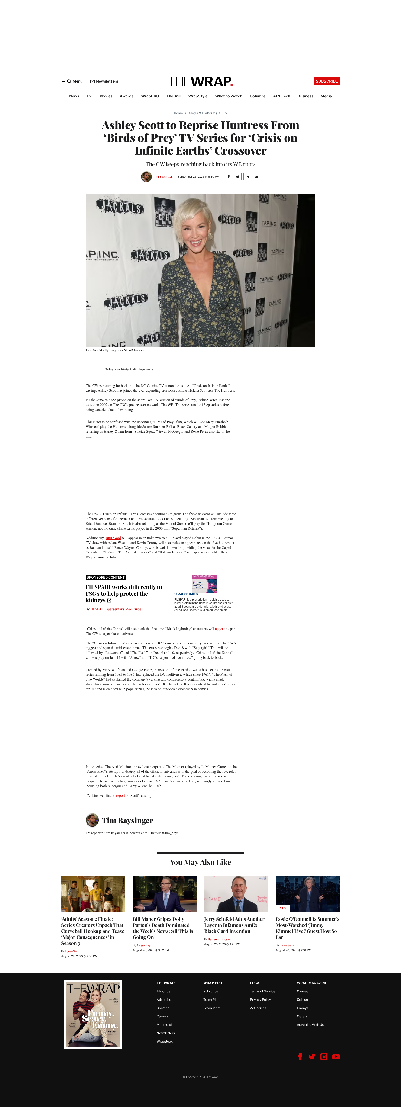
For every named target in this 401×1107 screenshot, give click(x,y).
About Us (163, 991)
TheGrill (173, 96)
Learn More (211, 1008)
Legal (256, 983)
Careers (162, 1016)
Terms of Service (262, 991)
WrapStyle (198, 96)
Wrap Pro (212, 983)
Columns (257, 96)
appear (220, 628)
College (302, 999)
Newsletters (107, 81)
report (120, 795)
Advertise (164, 999)
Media (326, 96)
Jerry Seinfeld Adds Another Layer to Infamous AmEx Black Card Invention (234, 925)
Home (178, 113)
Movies (105, 96)
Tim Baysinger (163, 176)
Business (305, 96)
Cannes (302, 991)
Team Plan (211, 999)
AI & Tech (281, 96)
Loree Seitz (72, 951)
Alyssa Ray (143, 945)
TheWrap (166, 983)
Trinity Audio (129, 369)
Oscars (302, 1016)
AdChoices (258, 1008)
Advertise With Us (310, 1025)
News (74, 96)
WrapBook (165, 1041)
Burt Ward (113, 537)
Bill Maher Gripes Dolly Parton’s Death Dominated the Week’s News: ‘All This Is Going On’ (163, 928)
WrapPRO (150, 96)
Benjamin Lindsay (219, 939)
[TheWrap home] (200, 81)
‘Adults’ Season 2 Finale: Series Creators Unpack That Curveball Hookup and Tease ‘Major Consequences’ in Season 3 (92, 931)
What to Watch (229, 96)
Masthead (164, 1025)
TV (89, 96)
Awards (126, 96)
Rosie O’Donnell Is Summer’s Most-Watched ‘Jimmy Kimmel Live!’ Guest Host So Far (308, 928)
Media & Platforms (203, 113)
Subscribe (327, 81)
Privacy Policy (260, 999)
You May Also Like (200, 862)
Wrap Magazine (312, 983)
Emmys (302, 1008)
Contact (163, 1008)
